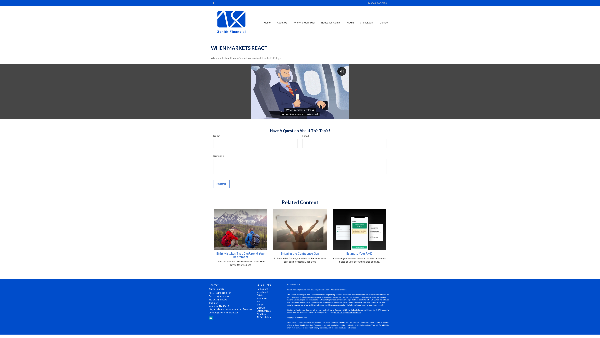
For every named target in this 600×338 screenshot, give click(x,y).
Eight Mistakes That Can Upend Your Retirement (240, 255)
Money (260, 304)
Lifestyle (261, 307)
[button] (282, 22)
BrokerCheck (341, 289)
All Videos (261, 313)
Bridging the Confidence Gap (300, 253)
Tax (258, 301)
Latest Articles (264, 310)
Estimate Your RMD (359, 253)
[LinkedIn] (214, 3)
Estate (260, 295)
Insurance (262, 298)
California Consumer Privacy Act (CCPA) (365, 310)
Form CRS (296, 284)
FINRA (362, 322)
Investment (262, 292)
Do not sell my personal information (347, 312)
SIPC (367, 322)
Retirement (262, 288)
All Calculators (264, 317)
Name (216, 136)
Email (305, 136)
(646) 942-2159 (379, 3)
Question (218, 156)
